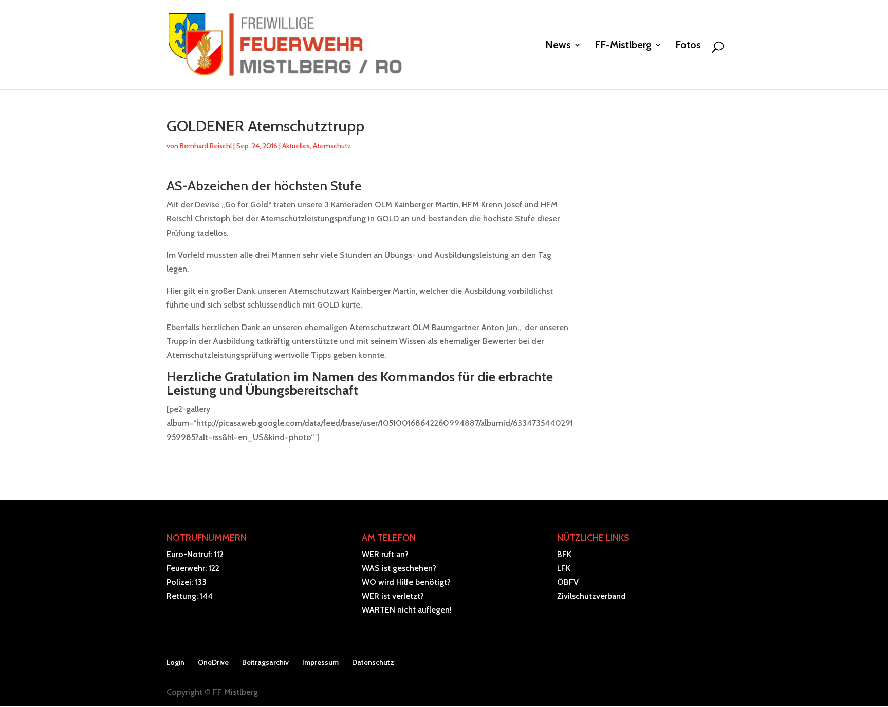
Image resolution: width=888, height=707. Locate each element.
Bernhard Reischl (206, 145)
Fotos (688, 46)
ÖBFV (568, 582)
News (558, 46)
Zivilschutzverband (591, 596)
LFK (563, 568)
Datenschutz (373, 662)
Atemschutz (332, 145)
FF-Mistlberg (623, 46)
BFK (564, 554)
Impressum (320, 662)
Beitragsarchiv (265, 662)
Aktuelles (296, 145)
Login (175, 662)
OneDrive (213, 662)
